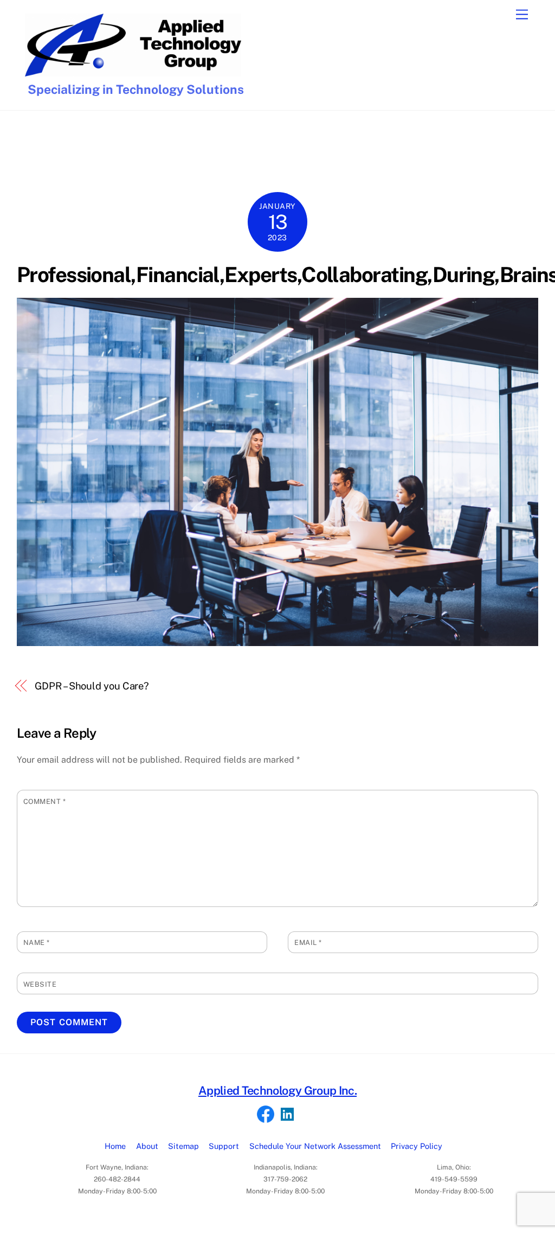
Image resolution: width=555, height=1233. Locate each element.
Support (224, 1146)
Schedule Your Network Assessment (315, 1146)
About (147, 1146)
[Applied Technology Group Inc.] (133, 71)
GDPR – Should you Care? (92, 686)
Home (115, 1146)
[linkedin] (287, 1114)
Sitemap (183, 1146)
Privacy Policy (416, 1146)
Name (36, 942)
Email (308, 942)
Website (40, 984)
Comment (44, 801)
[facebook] (265, 1114)
